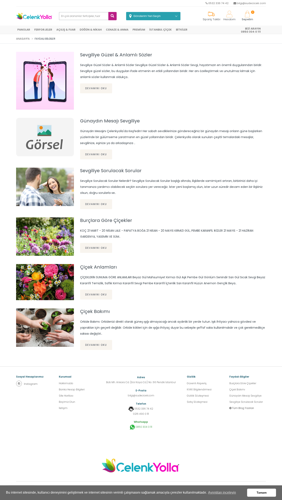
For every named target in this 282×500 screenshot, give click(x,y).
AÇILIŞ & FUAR (66, 30)
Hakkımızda (66, 383)
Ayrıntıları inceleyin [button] (222, 492)
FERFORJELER (43, 30)
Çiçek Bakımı (95, 311)
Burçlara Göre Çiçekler (106, 220)
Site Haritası (66, 395)
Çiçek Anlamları (98, 267)
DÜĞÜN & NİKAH (91, 30)
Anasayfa (23, 39)
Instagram (31, 384)
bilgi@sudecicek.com (251, 3)
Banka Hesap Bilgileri (72, 389)
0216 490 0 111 (141, 414)
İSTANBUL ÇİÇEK (160, 30)
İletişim (63, 408)
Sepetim (247, 16)
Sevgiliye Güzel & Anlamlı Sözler (116, 55)
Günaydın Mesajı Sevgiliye (110, 121)
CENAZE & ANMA (117, 30)
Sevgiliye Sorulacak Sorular (111, 171)
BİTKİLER (181, 30)
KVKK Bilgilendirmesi (199, 389)
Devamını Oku (96, 88)
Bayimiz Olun (67, 402)
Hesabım (229, 19)
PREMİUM (139, 30)
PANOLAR (23, 30)
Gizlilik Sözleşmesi (198, 395)
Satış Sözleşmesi (197, 402)
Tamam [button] (262, 492)
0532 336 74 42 (218, 3)
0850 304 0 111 (143, 427)
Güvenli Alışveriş (196, 383)
